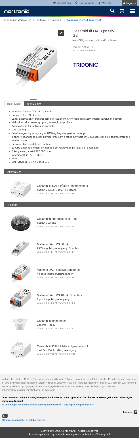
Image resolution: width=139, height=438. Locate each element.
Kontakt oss (64, 2)
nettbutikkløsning (64, 434)
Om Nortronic (86, 2)
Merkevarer (24, 19)
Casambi (56, 19)
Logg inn (131, 3)
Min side (106, 2)
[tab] (14, 171)
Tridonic (41, 19)
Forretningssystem (39, 434)
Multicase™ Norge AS (97, 434)
